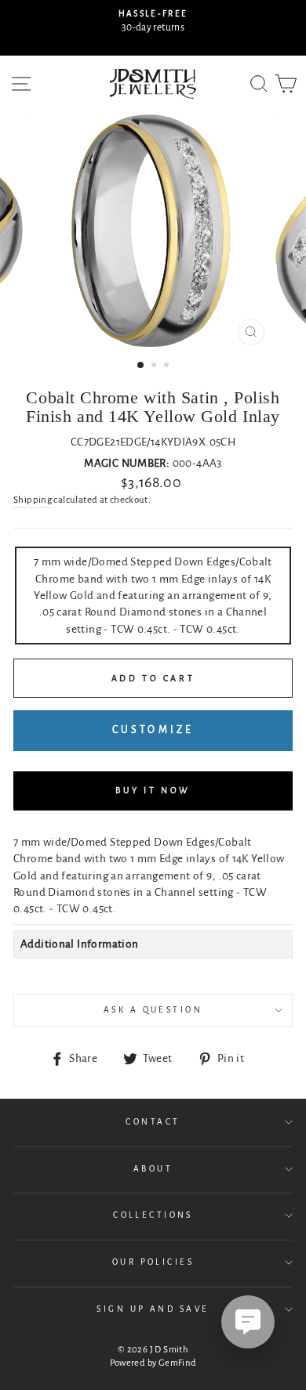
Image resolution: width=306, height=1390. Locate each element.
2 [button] (155, 366)
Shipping (32, 500)
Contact (153, 1121)
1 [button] (141, 366)
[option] (153, 21)
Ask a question (153, 1009)
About (153, 1168)
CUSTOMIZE (153, 729)
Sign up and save (153, 1309)
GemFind (177, 1363)
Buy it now (153, 790)
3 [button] (168, 366)
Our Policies (153, 1262)
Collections (153, 1215)
